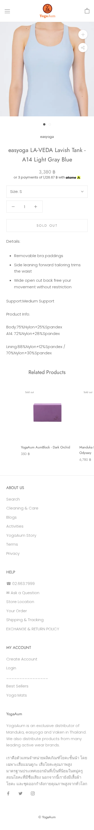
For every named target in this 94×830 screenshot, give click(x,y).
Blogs (11, 517)
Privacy (13, 553)
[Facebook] (8, 793)
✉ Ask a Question (22, 592)
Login (11, 668)
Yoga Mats (16, 695)
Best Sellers (17, 686)
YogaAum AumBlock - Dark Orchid (45, 447)
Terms (12, 544)
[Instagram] (33, 793)
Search (13, 499)
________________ (27, 677)
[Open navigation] (7, 11)
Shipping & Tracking (25, 619)
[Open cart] (87, 11)
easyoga (47, 136)
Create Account (21, 659)
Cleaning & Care (22, 508)
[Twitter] (20, 793)
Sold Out (47, 225)
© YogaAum (47, 817)
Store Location (20, 601)
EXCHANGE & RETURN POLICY (32, 629)
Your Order (16, 611)
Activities (15, 526)
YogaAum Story (21, 535)
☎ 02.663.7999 (20, 583)
